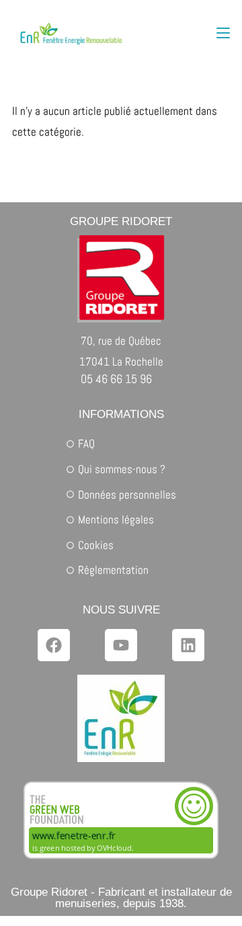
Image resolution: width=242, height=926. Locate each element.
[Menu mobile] (223, 33)
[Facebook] (54, 645)
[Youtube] (121, 645)
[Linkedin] (188, 645)
